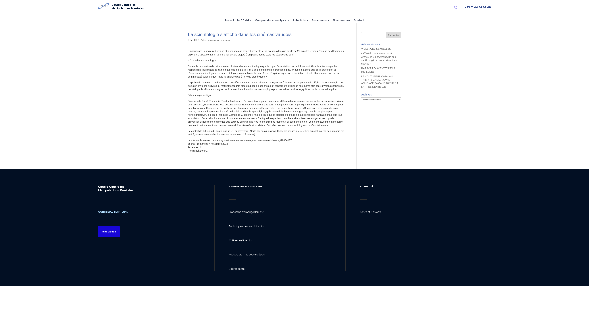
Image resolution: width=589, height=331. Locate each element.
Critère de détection (241, 240)
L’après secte (237, 269)
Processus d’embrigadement (246, 212)
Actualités (299, 20)
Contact (359, 20)
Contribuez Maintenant (114, 212)
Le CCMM (243, 20)
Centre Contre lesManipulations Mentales (115, 188)
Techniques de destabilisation (247, 226)
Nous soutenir (341, 20)
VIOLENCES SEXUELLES (376, 49)
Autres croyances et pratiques (215, 40)
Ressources (319, 20)
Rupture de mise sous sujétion (247, 254)
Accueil (229, 20)
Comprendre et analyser (270, 20)
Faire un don (109, 231)
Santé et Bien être (370, 212)
